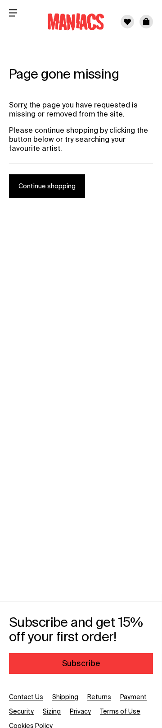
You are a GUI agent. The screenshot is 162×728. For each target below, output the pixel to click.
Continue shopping (47, 186)
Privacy (80, 711)
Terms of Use (120, 711)
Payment (133, 696)
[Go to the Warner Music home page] (70, 21)
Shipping (65, 696)
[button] (146, 21)
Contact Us (26, 696)
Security (21, 711)
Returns (99, 696)
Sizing (52, 711)
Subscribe (81, 663)
